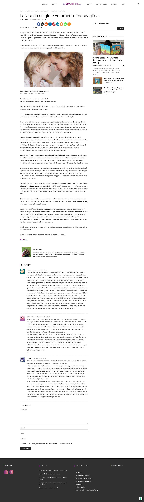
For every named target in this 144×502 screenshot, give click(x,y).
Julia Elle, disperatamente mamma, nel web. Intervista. (53, 478)
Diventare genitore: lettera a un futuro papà (53, 470)
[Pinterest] (54, 24)
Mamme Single (35, 11)
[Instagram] (11, 472)
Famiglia (27, 11)
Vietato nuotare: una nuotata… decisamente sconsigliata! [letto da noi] (107, 60)
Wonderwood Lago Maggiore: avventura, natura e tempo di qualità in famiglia (113, 90)
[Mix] (61, 24)
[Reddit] (46, 24)
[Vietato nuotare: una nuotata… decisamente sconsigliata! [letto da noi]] (108, 47)
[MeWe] (57, 24)
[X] (42, 24)
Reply (28, 311)
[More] (69, 24)
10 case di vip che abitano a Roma (49, 474)
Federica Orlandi (97, 65)
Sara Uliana (25, 19)
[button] (138, 4)
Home (21, 11)
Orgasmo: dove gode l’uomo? (48, 488)
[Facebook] (38, 24)
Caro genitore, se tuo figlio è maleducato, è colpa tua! (52, 483)
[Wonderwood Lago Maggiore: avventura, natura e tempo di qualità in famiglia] (97, 90)
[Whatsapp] (65, 24)
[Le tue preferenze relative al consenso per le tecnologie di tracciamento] (140, 498)
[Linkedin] (50, 24)
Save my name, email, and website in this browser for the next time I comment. (47, 443)
